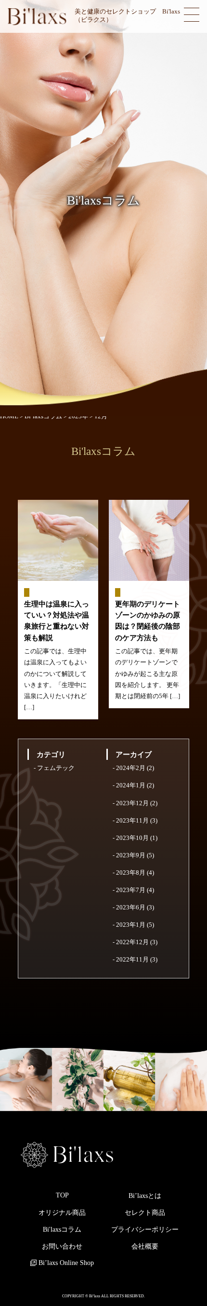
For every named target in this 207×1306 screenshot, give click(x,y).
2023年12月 (132, 803)
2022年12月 (132, 942)
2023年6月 (130, 907)
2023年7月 (130, 890)
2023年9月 (130, 855)
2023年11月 (132, 820)
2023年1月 (130, 924)
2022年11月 (132, 959)
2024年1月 (130, 785)
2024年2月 (130, 768)
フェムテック (56, 768)
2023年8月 (130, 872)
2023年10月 (132, 838)
